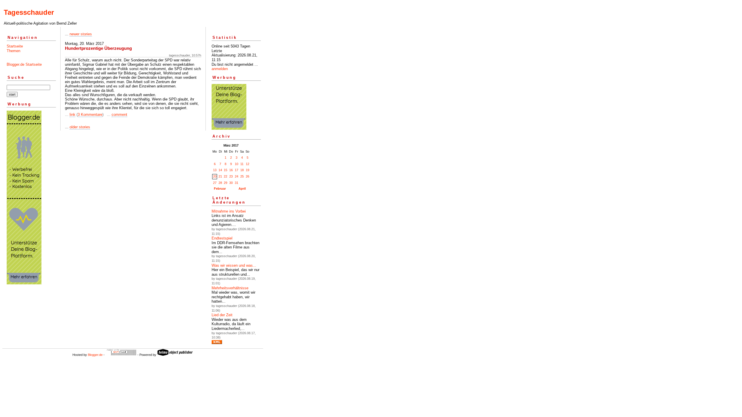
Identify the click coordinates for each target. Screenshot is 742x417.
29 (225, 182)
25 (242, 176)
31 (236, 182)
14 (220, 170)
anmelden (220, 69)
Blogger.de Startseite (24, 64)
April (242, 188)
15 (225, 170)
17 (236, 170)
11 (241, 164)
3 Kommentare (90, 114)
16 (231, 170)
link (72, 114)
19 (247, 170)
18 (242, 170)
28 (220, 182)
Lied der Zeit (222, 315)
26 (247, 176)
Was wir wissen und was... (234, 265)
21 (220, 176)
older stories (80, 127)
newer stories (81, 34)
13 (215, 170)
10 (236, 164)
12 (247, 164)
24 (236, 176)
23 (231, 176)
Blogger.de (95, 354)
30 (231, 182)
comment (119, 114)
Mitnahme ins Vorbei (229, 211)
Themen (13, 51)
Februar (220, 188)
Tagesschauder (29, 12)
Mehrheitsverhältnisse (230, 288)
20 (215, 176)
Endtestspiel (222, 238)
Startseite (15, 46)
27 (215, 182)
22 (225, 176)
